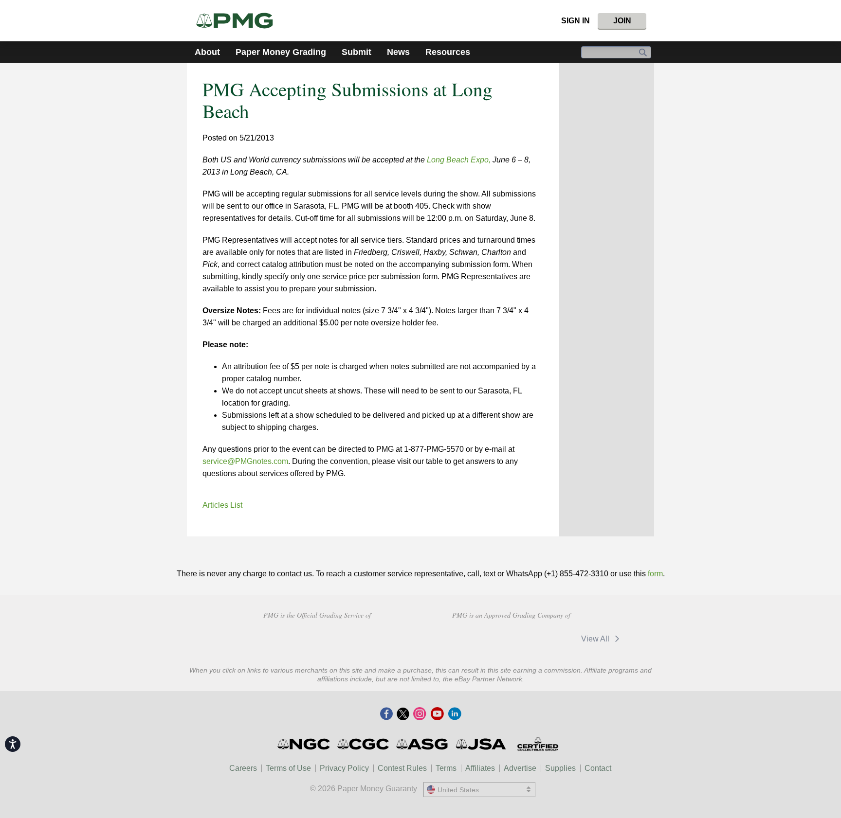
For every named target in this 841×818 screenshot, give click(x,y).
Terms (446, 768)
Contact (598, 768)
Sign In (575, 21)
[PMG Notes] (239, 20)
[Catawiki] (472, 639)
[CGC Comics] (363, 744)
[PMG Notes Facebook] (386, 714)
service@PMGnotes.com (245, 461)
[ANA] (247, 637)
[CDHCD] (385, 637)
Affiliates (480, 768)
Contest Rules (402, 768)
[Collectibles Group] (538, 744)
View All (596, 639)
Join (622, 21)
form (655, 573)
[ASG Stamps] (422, 744)
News (398, 52)
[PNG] (316, 637)
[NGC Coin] (304, 744)
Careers (243, 768)
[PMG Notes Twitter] (403, 714)
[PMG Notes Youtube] (437, 714)
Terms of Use (288, 768)
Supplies (560, 768)
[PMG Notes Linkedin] (454, 714)
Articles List (222, 505)
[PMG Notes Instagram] (419, 714)
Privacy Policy (344, 768)
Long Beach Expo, (459, 160)
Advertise (520, 768)
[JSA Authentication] (481, 744)
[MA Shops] (541, 639)
